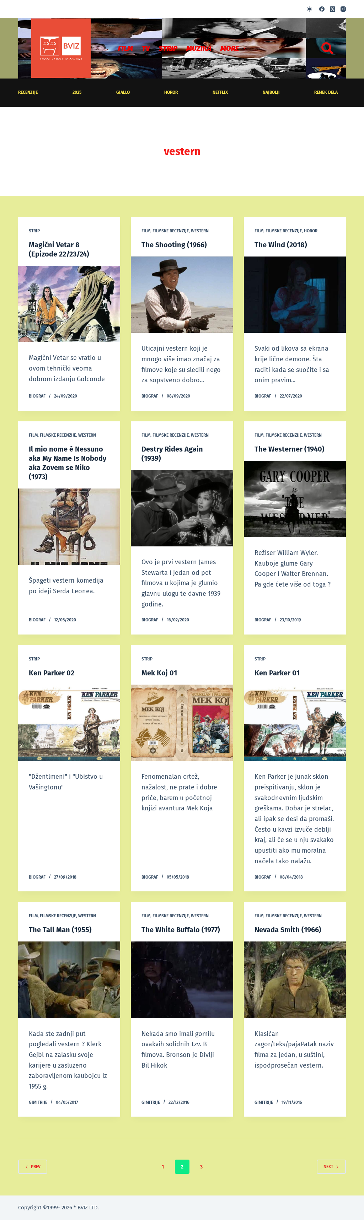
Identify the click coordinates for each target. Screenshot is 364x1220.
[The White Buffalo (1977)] (182, 979)
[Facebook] (322, 9)
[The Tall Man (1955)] (69, 979)
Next (328, 1166)
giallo (123, 92)
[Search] (327, 48)
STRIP (168, 48)
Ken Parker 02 (51, 673)
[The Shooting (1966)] (182, 295)
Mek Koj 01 (159, 673)
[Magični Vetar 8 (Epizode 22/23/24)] (69, 304)
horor (171, 92)
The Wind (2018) (281, 245)
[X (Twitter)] (332, 9)
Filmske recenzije (170, 230)
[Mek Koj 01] (182, 723)
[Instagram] (343, 9)
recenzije (28, 92)
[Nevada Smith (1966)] (295, 979)
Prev (36, 1166)
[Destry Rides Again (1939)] (182, 508)
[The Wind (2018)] (295, 295)
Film (125, 48)
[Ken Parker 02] (69, 723)
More (229, 48)
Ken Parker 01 (277, 673)
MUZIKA (199, 48)
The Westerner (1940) (290, 449)
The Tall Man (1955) (60, 929)
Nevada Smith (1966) (288, 929)
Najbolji (271, 92)
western (200, 230)
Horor (310, 230)
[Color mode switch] (309, 9)
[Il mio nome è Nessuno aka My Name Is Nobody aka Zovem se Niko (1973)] (69, 526)
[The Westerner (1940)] (295, 499)
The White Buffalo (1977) (180, 929)
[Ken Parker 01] (295, 723)
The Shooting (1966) (174, 245)
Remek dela (326, 92)
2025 (77, 92)
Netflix (220, 92)
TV (146, 48)
